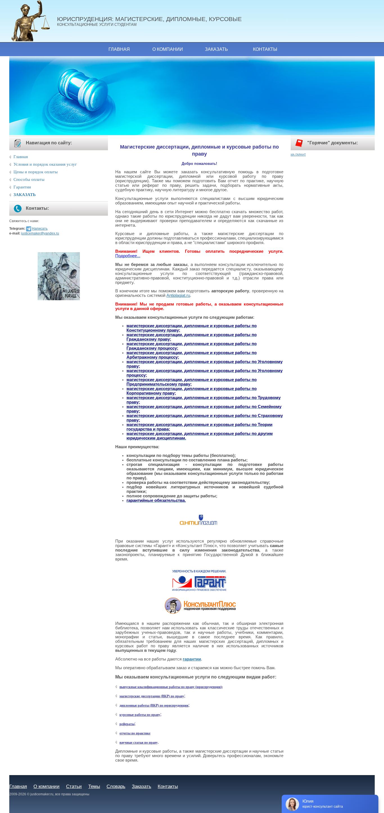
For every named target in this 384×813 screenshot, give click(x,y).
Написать (40, 229)
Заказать (216, 49)
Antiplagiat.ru (178, 295)
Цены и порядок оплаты (35, 172)
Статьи (74, 786)
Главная (119, 49)
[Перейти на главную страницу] (33, 21)
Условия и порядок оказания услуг (45, 164)
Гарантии (22, 187)
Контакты (265, 49)
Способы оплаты (28, 179)
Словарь (116, 786)
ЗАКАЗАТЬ (24, 194)
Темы (94, 786)
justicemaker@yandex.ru (40, 233)
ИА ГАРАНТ (298, 154)
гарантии (192, 659)
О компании (167, 49)
